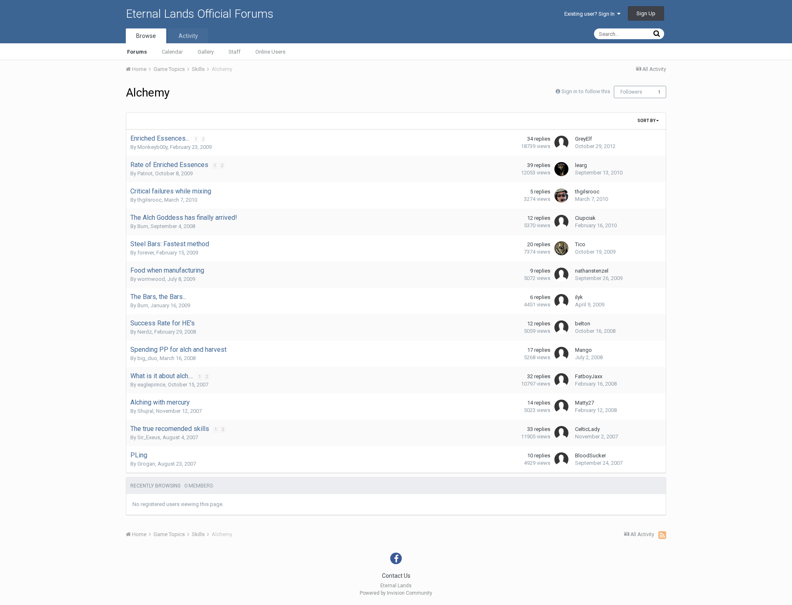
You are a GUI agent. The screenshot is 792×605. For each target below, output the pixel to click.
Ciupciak (585, 218)
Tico (580, 244)
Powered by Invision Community (396, 593)
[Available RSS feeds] (662, 534)
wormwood (151, 279)
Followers (631, 92)
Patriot (145, 173)
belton (582, 323)
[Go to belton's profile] (561, 327)
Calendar (172, 52)
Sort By (646, 120)
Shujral (145, 411)
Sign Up (645, 13)
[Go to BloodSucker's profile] (561, 459)
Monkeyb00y (152, 147)
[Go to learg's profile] (561, 169)
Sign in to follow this (585, 91)
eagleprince (151, 384)
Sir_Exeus (148, 437)
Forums (137, 52)
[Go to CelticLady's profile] (561, 433)
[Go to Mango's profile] (561, 354)
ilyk (579, 297)
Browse (146, 36)
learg (581, 165)
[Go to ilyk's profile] (561, 301)
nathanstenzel (591, 271)
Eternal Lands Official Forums (199, 14)
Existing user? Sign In (590, 14)
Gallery (206, 52)
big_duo (147, 358)
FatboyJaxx (588, 376)
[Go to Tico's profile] (561, 248)
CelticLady (587, 429)
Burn (142, 226)
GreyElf (583, 139)
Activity (188, 36)
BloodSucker (590, 455)
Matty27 (584, 403)
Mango (583, 350)
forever (145, 253)
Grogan (146, 464)
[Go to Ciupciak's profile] (561, 222)
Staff (234, 52)
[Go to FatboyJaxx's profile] (561, 380)
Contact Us (396, 575)
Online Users (270, 52)
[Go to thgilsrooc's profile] (561, 195)
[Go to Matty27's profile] (561, 407)
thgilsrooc (149, 200)
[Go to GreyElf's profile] (561, 143)
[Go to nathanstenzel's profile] (561, 275)
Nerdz (144, 332)
